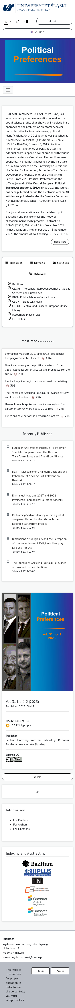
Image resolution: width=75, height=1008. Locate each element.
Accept (60, 970)
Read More (60, 241)
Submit (37, 776)
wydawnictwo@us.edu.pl (27, 957)
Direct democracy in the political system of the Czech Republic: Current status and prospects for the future (37, 369)
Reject (41, 970)
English (38, 31)
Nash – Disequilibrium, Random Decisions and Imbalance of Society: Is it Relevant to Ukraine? (39, 476)
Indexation (16, 262)
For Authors (20, 824)
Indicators (39, 273)
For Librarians (21, 829)
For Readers (20, 820)
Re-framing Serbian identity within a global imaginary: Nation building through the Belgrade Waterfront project (38, 519)
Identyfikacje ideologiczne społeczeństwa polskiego (36, 381)
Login (54, 21)
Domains (39, 262)
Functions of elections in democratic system (32, 416)
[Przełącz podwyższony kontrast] (26, 21)
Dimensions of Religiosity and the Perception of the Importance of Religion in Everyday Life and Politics (39, 543)
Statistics (63, 262)
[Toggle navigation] (8, 90)
